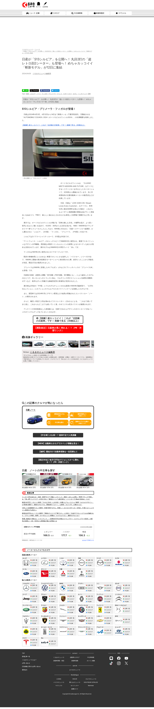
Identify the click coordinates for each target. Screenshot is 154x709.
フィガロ (44, 94)
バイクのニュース (58, 682)
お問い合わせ (26, 663)
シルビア (33, 94)
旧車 (89, 94)
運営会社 (24, 670)
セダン (75, 94)
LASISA (58, 679)
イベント (59, 94)
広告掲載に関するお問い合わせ (31, 666)
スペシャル (122, 13)
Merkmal (91, 685)
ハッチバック (82, 94)
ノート (38, 94)
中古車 (34, 565)
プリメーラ (52, 94)
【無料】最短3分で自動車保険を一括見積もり (58, 451)
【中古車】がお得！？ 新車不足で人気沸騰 (58, 435)
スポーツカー (67, 94)
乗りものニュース (74, 682)
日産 (27, 94)
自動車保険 (74, 660)
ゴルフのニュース (90, 679)
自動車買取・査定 (58, 660)
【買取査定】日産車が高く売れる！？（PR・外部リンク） (58, 329)
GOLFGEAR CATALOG (91, 682)
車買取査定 (100, 13)
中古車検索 (78, 13)
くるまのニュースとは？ (29, 660)
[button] (25, 480)
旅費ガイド (74, 689)
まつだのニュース (74, 670)
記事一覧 (34, 560)
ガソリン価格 (91, 660)
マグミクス (58, 685)
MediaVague (75, 675)
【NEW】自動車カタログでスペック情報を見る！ (58, 443)
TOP (23, 653)
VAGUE (74, 679)
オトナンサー (75, 685)
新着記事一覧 (26, 656)
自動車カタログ (75, 657)
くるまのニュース (58, 657)
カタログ (56, 13)
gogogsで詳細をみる (88, 540)
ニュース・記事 (34, 13)
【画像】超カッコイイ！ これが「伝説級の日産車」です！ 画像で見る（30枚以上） (53, 125)
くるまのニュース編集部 (42, 73)
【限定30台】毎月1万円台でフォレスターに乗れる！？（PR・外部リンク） (58, 461)
